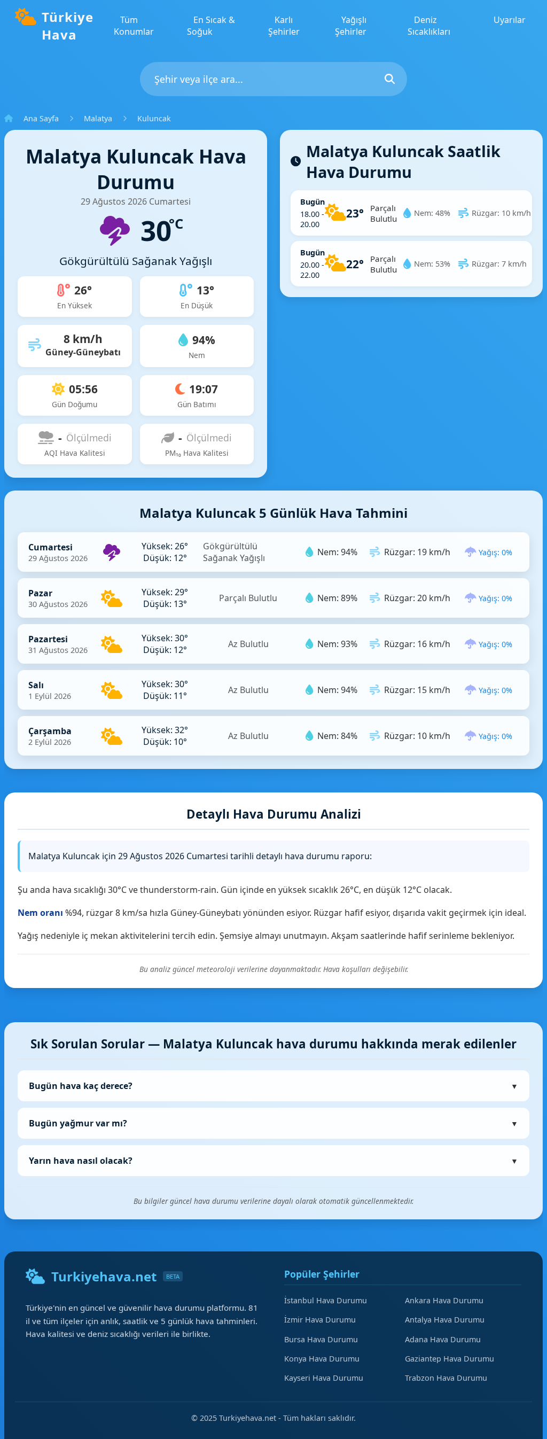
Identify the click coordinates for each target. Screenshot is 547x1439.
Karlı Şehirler (284, 25)
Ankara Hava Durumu (444, 1300)
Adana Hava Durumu (443, 1339)
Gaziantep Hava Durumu (449, 1359)
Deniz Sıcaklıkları (429, 25)
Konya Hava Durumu (322, 1359)
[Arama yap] (389, 78)
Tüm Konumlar (134, 25)
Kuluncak (154, 118)
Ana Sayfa (41, 118)
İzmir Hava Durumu (320, 1319)
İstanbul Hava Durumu (325, 1300)
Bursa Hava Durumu (321, 1339)
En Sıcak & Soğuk (211, 25)
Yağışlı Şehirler (350, 25)
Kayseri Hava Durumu (323, 1378)
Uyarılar (510, 20)
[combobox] (273, 79)
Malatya (98, 118)
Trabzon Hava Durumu (446, 1378)
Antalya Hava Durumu (445, 1319)
